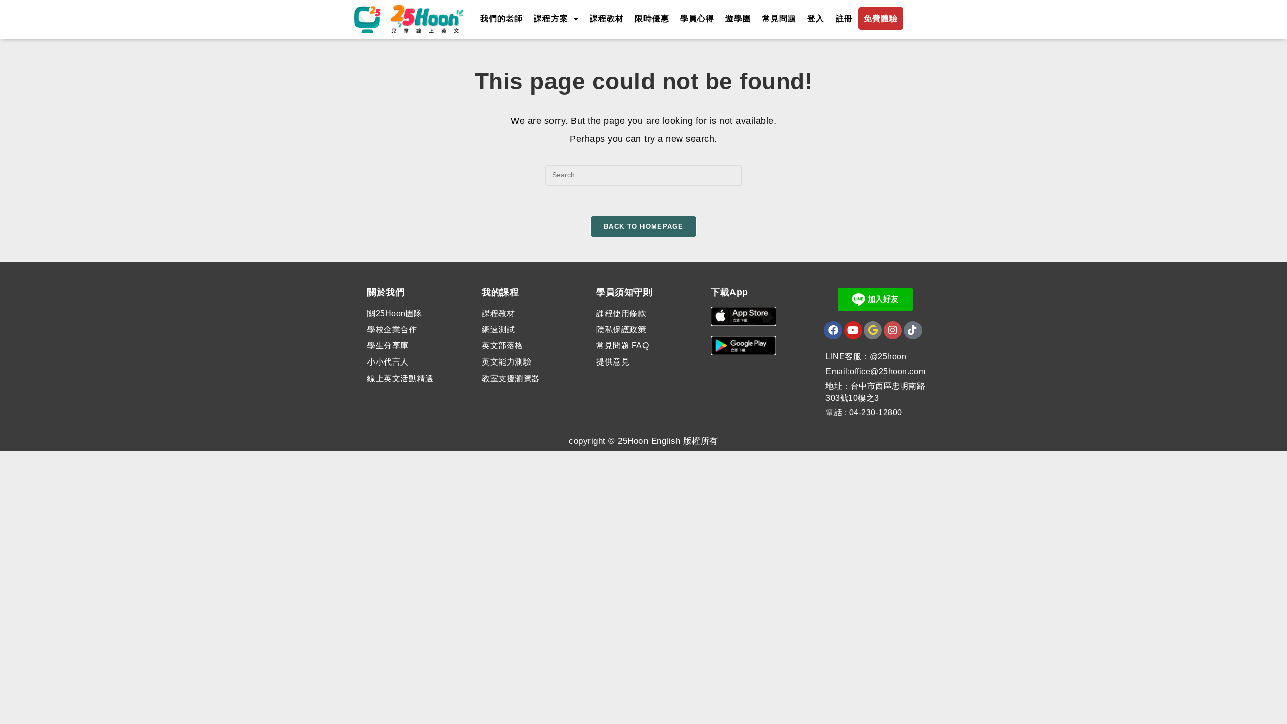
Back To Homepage (643, 226)
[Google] (873, 330)
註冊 (844, 18)
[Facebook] (833, 330)
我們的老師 (501, 18)
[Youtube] (853, 330)
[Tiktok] (913, 330)
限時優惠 (652, 18)
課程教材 (607, 18)
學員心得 (697, 18)
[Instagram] (893, 330)
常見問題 (779, 18)
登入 (815, 18)
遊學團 (738, 18)
